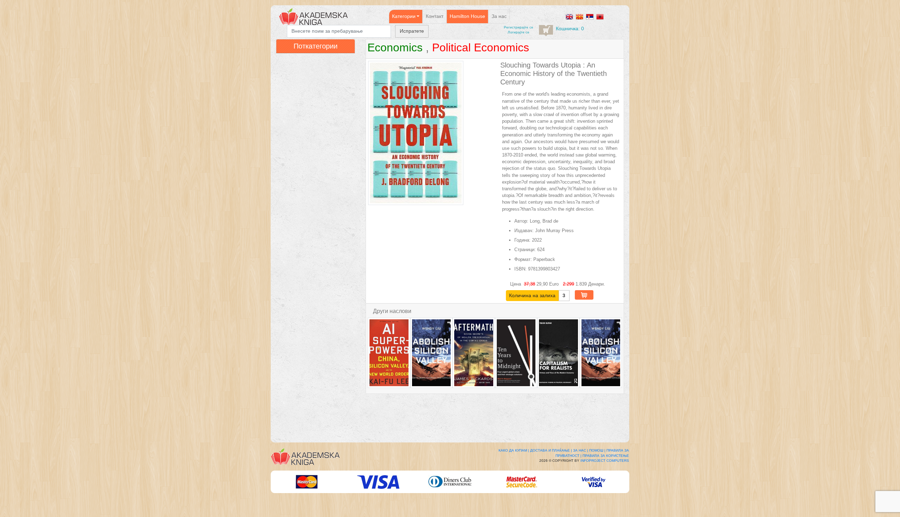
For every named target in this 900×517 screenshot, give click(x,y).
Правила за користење (606, 456)
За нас (499, 16)
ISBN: (520, 269)
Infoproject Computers (604, 460)
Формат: (523, 259)
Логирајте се (518, 32)
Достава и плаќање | (551, 450)
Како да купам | (514, 450)
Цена (516, 284)
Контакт (434, 16)
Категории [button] (404, 16)
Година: (522, 240)
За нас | (580, 450)
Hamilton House (467, 16)
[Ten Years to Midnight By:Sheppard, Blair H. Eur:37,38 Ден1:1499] (516, 353)
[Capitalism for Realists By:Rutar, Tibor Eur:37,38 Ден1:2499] (558, 353)
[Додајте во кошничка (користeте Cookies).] (584, 295)
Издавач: (524, 230)
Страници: (525, 249)
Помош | (597, 450)
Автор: (521, 221)
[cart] (546, 30)
